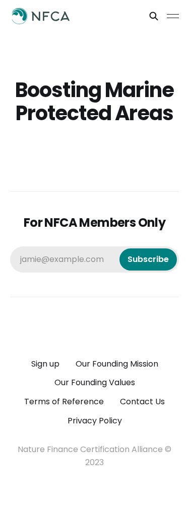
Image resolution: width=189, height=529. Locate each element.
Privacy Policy (95, 420)
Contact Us (142, 401)
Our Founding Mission (117, 364)
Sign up (45, 364)
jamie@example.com (94, 259)
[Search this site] (153, 16)
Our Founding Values (94, 382)
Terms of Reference (64, 401)
